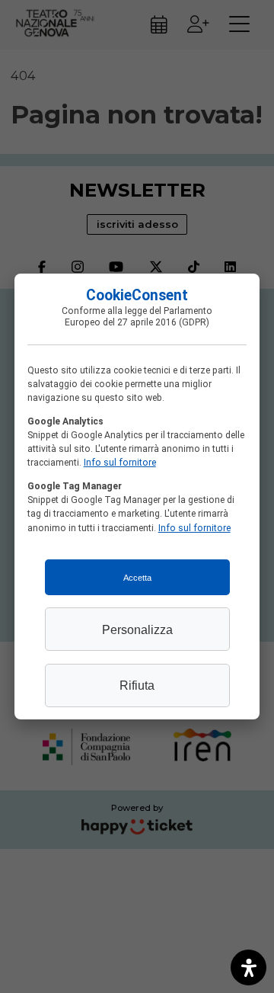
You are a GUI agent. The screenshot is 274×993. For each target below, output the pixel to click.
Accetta (137, 577)
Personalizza (137, 629)
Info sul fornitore (120, 462)
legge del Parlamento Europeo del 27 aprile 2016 (138, 317)
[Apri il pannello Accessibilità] (248, 967)
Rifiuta (137, 685)
